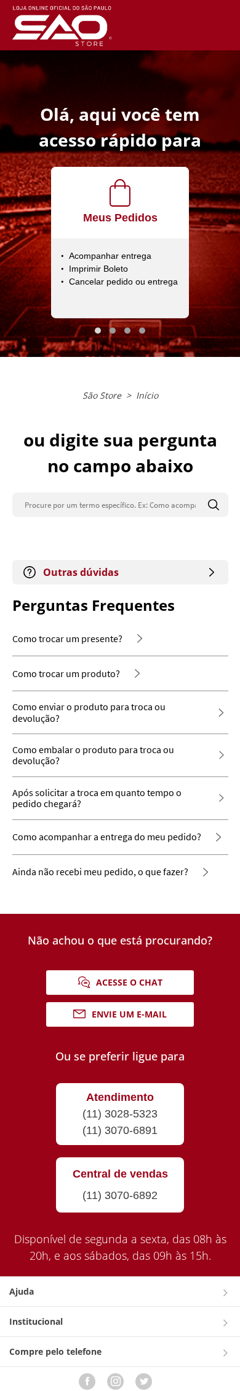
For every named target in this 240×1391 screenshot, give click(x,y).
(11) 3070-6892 (120, 1195)
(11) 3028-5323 (120, 1114)
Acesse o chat (129, 982)
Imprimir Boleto (98, 269)
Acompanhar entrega (110, 256)
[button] (97, 330)
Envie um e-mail (129, 1014)
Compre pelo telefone (55, 1351)
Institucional (36, 1321)
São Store (101, 395)
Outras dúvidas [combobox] (81, 572)
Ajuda (21, 1291)
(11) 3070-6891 (120, 1130)
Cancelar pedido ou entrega (123, 281)
